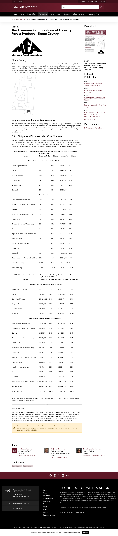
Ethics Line (22, 527)
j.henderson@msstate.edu (59, 457)
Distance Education (92, 1)
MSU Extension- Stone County (94, 128)
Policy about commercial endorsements (38, 527)
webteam (20, 430)
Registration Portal (94, 14)
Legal (15, 527)
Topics (22, 14)
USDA (59, 527)
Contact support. (79, 512)
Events (52, 14)
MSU (14, 1)
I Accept (85, 532)
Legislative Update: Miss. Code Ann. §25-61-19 (91, 527)
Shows (45, 509)
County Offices (31, 14)
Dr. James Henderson (58, 449)
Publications (43, 14)
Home (15, 14)
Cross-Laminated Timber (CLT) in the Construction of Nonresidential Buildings (94, 114)
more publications (90, 120)
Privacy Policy (68, 532)
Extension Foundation (69, 527)
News (58, 14)
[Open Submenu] (61, 14)
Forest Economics (16, 466)
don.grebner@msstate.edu (27, 455)
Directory (67, 14)
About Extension (78, 14)
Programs (46, 496)
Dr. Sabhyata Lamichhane (92, 449)
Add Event (82, 1)
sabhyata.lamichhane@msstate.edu (94, 455)
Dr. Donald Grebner (25, 449)
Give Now (102, 1)
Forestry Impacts (27, 466)
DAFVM (20, 1)
